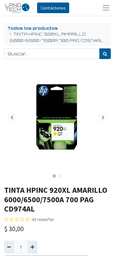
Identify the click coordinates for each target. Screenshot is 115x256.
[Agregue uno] (32, 247)
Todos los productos (33, 27)
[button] (12, 117)
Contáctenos (53, 8)
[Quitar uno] (9, 247)
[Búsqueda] (105, 53)
